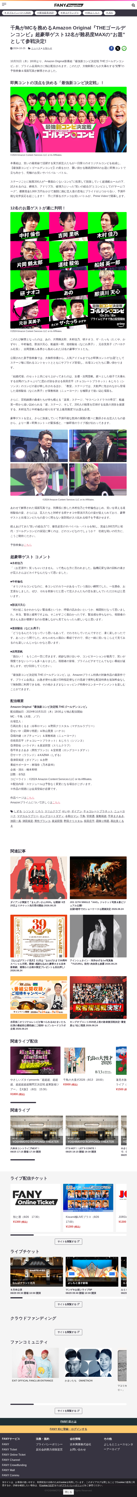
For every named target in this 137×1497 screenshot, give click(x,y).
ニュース (36, 48)
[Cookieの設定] (47, 1485)
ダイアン (76, 811)
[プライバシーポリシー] (73, 1485)
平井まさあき (116, 816)
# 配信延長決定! (45, 12)
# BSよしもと (92, 12)
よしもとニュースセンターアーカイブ (118, 1447)
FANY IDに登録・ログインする (68, 1429)
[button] (133, 5)
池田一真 (15, 821)
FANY (5, 1444)
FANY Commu (10, 1475)
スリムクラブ (53, 811)
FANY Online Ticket (13, 1454)
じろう (39, 811)
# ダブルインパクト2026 (18, 12)
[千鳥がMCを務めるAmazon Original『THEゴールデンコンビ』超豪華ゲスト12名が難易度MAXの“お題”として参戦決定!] (111, 48)
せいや (66, 811)
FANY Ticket (9, 1449)
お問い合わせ (78, 1449)
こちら (28, 544)
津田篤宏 (27, 821)
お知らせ (47, 48)
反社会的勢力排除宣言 (49, 1449)
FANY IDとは (68, 1421)
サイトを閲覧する (67, 1241)
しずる (18, 811)
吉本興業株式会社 (80, 1444)
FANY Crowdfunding (14, 1465)
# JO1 (109, 12)
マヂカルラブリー (27, 816)
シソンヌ (28, 811)
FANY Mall (8, 1470)
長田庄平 (89, 821)
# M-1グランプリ (70, 12)
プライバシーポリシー (49, 1444)
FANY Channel (11, 1459)
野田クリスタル (73, 821)
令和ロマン (72, 816)
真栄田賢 (57, 821)
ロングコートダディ (52, 816)
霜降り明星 (102, 821)
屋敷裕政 (101, 816)
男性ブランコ (42, 821)
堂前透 (91, 816)
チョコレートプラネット (98, 811)
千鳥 (82, 816)
